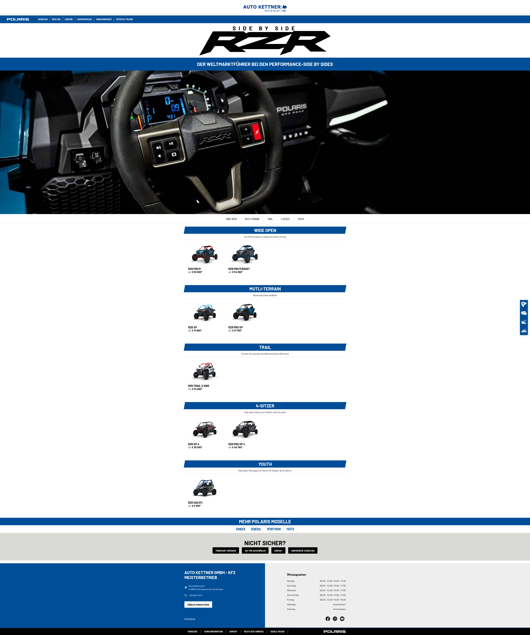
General (256, 529)
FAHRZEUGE (43, 19)
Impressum (189, 618)
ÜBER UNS (56, 19)
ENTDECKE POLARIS (124, 19)
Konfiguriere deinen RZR (302, 550)
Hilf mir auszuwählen (255, 550)
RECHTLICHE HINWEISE (254, 631)
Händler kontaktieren (198, 604)
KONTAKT (233, 631)
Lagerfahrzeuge (84, 19)
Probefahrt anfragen (226, 550)
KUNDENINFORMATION (213, 631)
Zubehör (69, 19)
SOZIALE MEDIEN (277, 631)
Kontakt (278, 550)
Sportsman (274, 529)
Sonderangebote (104, 19)
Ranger (240, 529)
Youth (290, 529)
